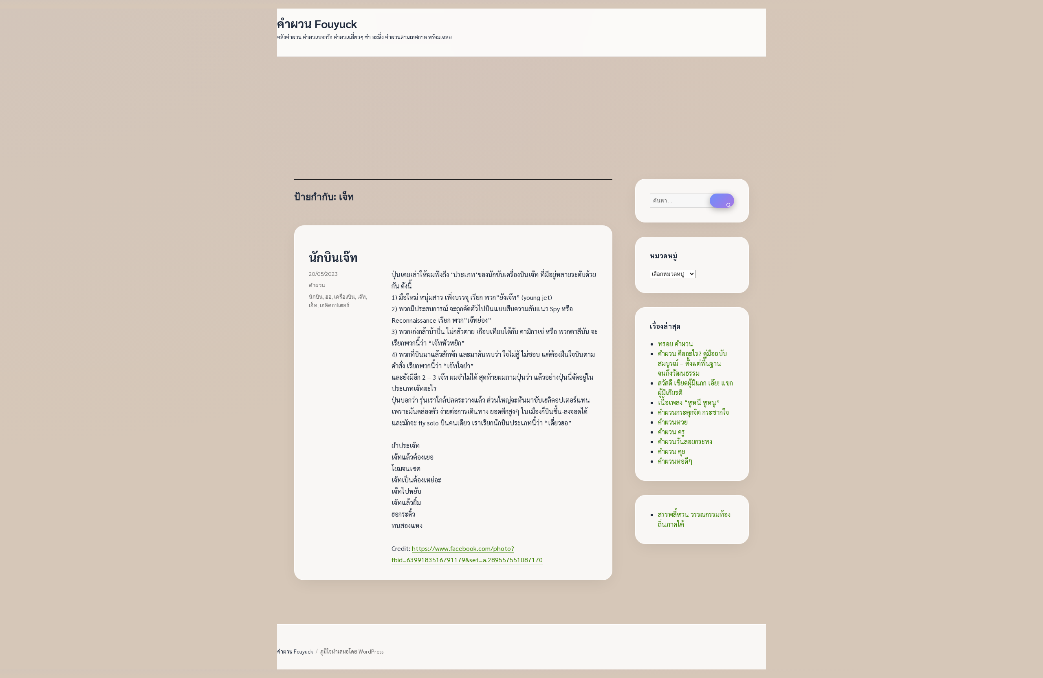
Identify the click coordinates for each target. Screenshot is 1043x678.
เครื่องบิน (344, 296)
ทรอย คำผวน (675, 343)
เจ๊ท (361, 296)
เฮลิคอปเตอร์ (334, 305)
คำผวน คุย (671, 451)
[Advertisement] (523, 119)
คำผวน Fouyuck (317, 23)
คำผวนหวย (673, 422)
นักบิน (316, 296)
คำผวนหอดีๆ (675, 461)
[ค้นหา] (722, 201)
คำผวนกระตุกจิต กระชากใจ (693, 412)
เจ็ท (313, 305)
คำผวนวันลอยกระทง (685, 441)
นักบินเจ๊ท (333, 257)
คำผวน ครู (671, 431)
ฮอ (328, 296)
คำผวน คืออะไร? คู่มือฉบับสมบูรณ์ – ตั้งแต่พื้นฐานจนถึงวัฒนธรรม (692, 363)
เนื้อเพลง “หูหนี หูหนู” (689, 402)
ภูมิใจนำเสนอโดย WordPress (351, 651)
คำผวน (317, 285)
